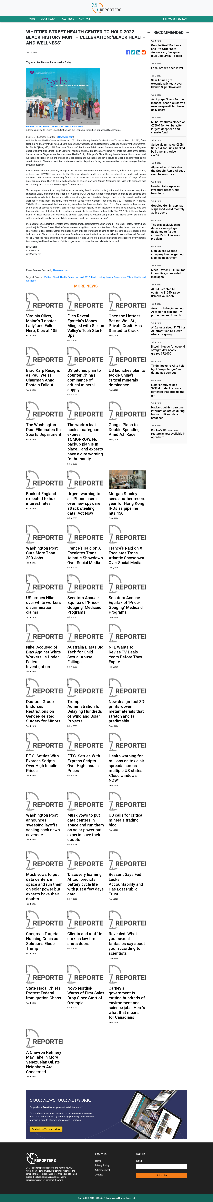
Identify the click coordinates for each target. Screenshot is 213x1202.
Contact (99, 1174)
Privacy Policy (102, 1165)
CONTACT (84, 18)
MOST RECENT (49, 18)
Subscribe (161, 1175)
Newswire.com (65, 137)
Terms (98, 1160)
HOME (32, 18)
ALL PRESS (68, 18)
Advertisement (102, 1170)
